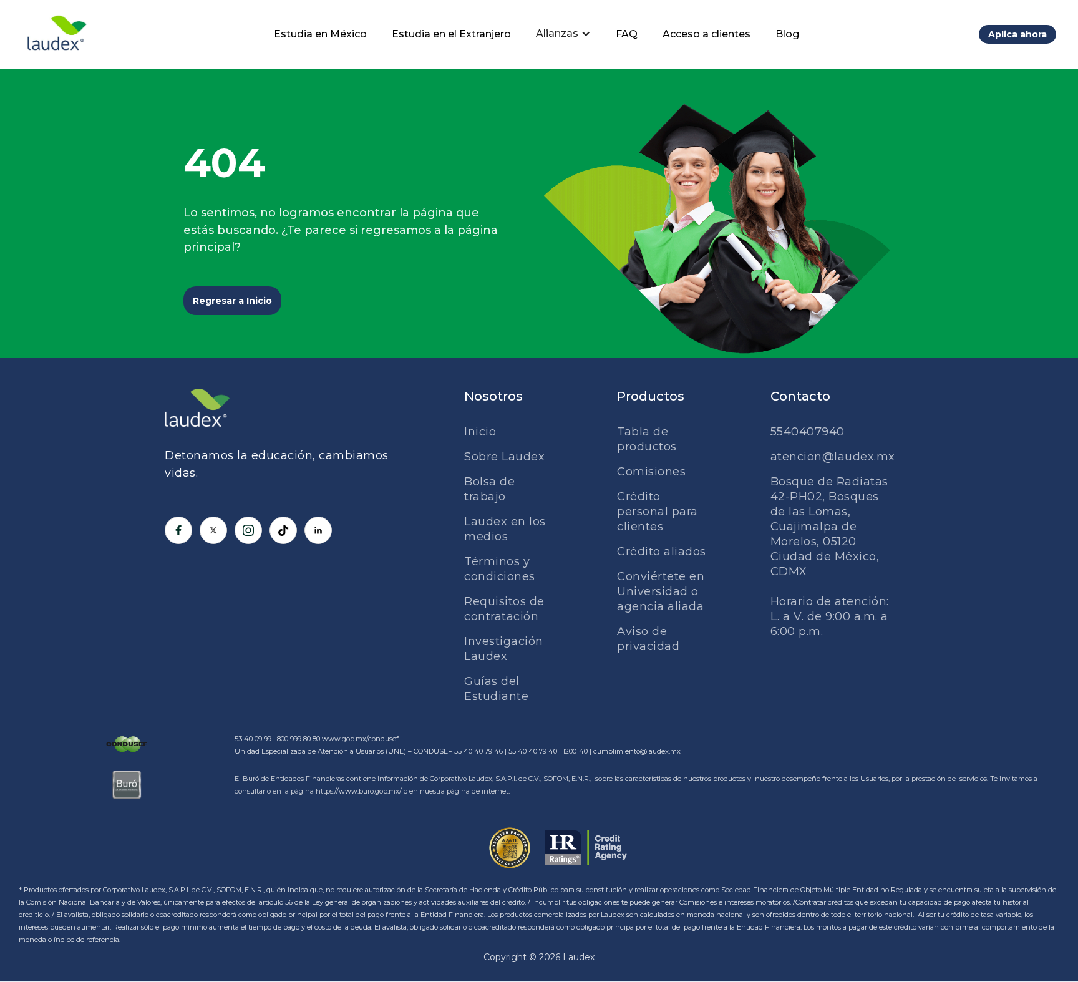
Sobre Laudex (504, 457)
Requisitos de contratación (504, 609)
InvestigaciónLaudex (503, 648)
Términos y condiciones (499, 569)
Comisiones (651, 472)
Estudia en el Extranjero (451, 34)
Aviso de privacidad (648, 639)
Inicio (480, 432)
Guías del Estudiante (496, 688)
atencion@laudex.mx (832, 457)
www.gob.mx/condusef (360, 738)
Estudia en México (320, 34)
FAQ (627, 34)
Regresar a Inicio (232, 300)
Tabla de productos (647, 439)
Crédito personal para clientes (657, 511)
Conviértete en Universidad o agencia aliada (660, 591)
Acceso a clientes (706, 34)
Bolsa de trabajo (489, 489)
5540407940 (807, 432)
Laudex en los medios (505, 529)
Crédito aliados (661, 551)
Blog (787, 34)
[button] (563, 33)
